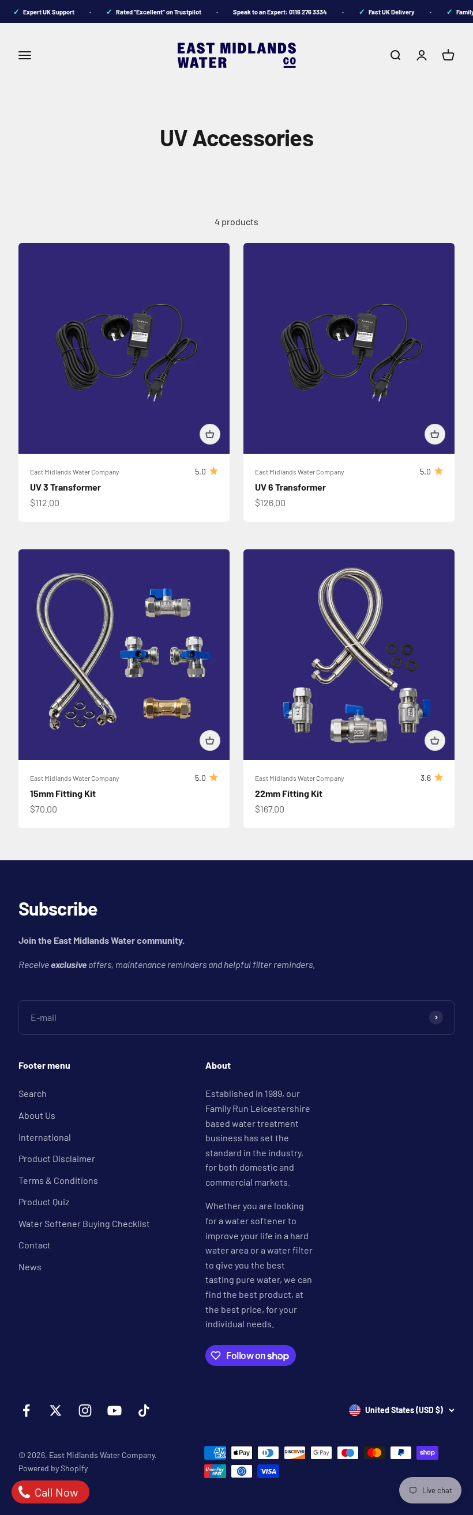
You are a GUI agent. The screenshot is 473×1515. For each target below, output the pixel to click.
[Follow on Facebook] (26, 1410)
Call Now (55, 1492)
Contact (34, 1244)
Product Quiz (43, 1201)
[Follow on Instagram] (85, 1410)
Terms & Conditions (58, 1180)
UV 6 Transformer (290, 486)
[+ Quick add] (210, 434)
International (44, 1136)
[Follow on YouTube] (114, 1410)
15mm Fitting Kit (63, 793)
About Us (36, 1115)
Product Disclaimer (56, 1158)
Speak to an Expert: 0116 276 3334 (271, 12)
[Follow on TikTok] (144, 1410)
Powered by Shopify (53, 1468)
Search (32, 1093)
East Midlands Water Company (74, 472)
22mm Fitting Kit (288, 793)
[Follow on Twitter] (55, 1410)
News (30, 1266)
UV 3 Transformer (65, 486)
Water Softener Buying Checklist (84, 1223)
